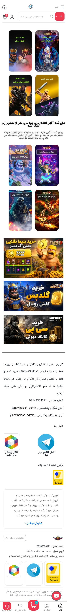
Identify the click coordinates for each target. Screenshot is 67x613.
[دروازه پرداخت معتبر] (58, 484)
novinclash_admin (25, 408)
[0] (33, 609)
